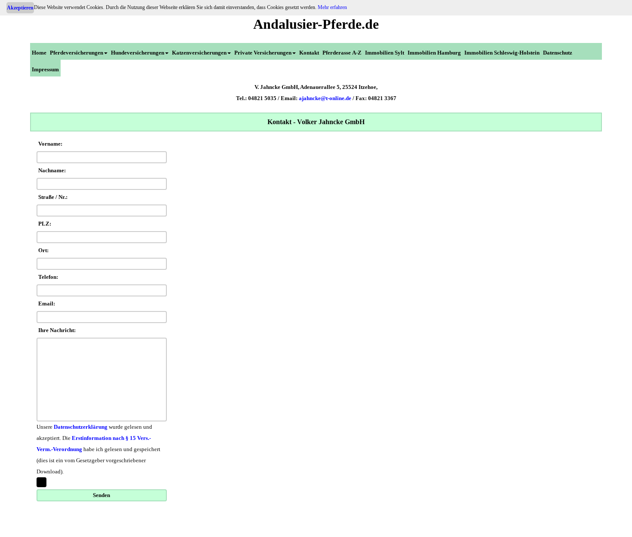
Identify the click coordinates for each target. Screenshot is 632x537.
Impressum (45, 69)
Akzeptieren (20, 8)
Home (39, 52)
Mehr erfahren (332, 7)
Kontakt (309, 52)
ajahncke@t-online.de (325, 98)
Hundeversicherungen (137, 52)
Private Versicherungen (262, 52)
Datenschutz (557, 52)
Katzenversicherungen (199, 52)
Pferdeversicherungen (76, 52)
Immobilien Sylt (384, 52)
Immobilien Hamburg (434, 52)
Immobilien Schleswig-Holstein (502, 52)
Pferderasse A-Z (342, 52)
